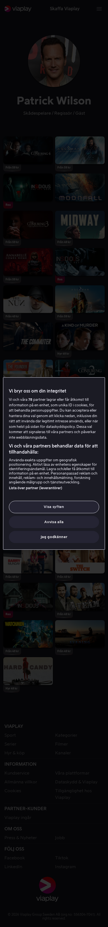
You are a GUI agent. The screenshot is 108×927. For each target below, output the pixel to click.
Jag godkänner (54, 537)
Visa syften (54, 507)
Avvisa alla (53, 522)
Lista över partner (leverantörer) (35, 488)
